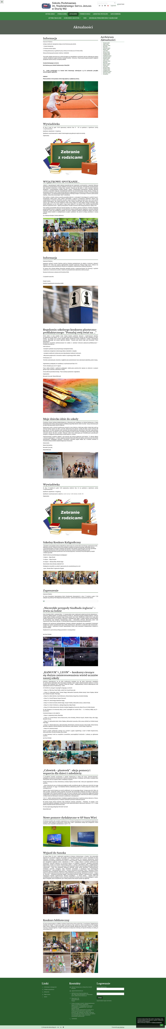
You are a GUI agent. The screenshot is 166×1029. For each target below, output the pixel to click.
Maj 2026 (105, 47)
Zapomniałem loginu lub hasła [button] (104, 1000)
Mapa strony (47, 994)
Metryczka (46, 992)
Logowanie (113, 5)
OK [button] (161, 1025)
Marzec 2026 (106, 49)
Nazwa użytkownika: (102, 987)
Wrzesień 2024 (106, 72)
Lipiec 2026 (106, 44)
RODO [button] (85, 18)
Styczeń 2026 (106, 52)
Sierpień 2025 (106, 58)
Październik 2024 (107, 71)
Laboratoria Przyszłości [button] (100, 14)
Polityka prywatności (49, 989)
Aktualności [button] (73, 14)
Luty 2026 (105, 50)
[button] (105, 6)
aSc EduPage (121, 1027)
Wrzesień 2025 (106, 57)
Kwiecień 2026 (106, 48)
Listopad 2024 (106, 70)
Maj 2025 (105, 62)
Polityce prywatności (157, 1022)
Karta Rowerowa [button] (116, 14)
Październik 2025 (107, 56)
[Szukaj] (115, 3)
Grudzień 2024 (106, 69)
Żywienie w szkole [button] (85, 14)
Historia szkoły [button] (50, 14)
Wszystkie (105, 74)
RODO (45, 996)
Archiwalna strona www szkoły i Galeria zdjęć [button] (103, 18)
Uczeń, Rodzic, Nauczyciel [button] (71, 18)
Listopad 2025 (106, 54)
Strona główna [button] (62, 14)
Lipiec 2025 (106, 59)
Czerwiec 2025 (106, 61)
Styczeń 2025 (106, 67)
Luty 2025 (105, 66)
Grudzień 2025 (106, 53)
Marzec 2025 (106, 65)
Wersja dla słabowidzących (50, 1027)
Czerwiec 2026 (106, 45)
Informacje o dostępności (50, 987)
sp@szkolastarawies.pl (77, 990)
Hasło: (98, 992)
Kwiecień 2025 (106, 63)
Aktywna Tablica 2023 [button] (54, 18)
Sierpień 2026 (106, 43)
